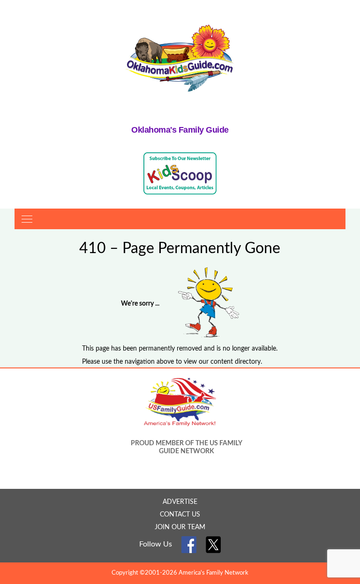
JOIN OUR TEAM (180, 527)
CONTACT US (180, 514)
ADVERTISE (180, 502)
